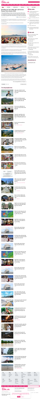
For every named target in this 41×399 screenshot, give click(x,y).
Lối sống (8, 7)
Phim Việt (29, 373)
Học (14, 4)
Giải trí (22, 381)
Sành (37, 4)
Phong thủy (16, 383)
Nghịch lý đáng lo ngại (32, 25)
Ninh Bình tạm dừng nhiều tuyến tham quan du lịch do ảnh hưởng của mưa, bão (34, 28)
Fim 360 (19, 5)
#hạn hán (18, 334)
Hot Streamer (36, 381)
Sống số (29, 381)
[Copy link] (8, 84)
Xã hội (22, 382)
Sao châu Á (4, 374)
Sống (8, 4)
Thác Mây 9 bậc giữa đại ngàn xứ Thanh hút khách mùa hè (33, 12)
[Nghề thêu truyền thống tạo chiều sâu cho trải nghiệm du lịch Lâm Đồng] (7, 222)
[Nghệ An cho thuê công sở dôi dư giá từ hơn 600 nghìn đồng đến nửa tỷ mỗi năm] (7, 206)
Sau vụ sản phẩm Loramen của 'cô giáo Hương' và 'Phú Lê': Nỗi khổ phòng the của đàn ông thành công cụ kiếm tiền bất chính (34, 15)
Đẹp (26, 4)
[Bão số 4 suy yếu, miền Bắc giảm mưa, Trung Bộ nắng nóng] (7, 149)
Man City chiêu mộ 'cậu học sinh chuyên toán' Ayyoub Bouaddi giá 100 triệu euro (33, 57)
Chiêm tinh (16, 380)
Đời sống (22, 380)
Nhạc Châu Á (36, 374)
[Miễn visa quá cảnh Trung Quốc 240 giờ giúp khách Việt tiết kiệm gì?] (7, 181)
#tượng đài (18, 190)
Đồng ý (19, 396)
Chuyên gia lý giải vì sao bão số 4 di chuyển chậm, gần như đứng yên (34, 20)
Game (35, 379)
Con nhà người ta (23, 374)
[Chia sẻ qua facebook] (6, 84)
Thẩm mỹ (10, 381)
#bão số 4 (18, 198)
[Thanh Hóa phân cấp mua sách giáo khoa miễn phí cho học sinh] (7, 157)
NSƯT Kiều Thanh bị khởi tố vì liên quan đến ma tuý (33, 43)
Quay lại (4, 84)
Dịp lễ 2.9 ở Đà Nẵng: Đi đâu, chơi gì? (34, 18)
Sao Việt (3, 373)
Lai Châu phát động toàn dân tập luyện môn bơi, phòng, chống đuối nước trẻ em (33, 52)
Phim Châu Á (29, 375)
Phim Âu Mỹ (29, 374)
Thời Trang (10, 380)
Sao (5, 4)
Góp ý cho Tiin (24, 84)
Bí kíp (22, 375)
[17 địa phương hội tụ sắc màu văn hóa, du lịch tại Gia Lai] (7, 133)
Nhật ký (16, 373)
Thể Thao (3, 380)
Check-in (22, 7)
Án (2, 382)
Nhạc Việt (35, 373)
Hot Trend (34, 7)
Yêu (11, 4)
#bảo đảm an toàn (19, 368)
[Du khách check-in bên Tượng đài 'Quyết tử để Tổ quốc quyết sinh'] (7, 189)
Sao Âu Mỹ (3, 375)
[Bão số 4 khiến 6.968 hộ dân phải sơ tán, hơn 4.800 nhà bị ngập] (7, 197)
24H (17, 4)
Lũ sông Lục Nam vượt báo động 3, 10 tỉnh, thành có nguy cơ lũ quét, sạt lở (34, 23)
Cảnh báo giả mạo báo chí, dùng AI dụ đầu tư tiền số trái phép (33, 48)
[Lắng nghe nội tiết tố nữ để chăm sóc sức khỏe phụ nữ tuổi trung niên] (7, 93)
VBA (28, 7)
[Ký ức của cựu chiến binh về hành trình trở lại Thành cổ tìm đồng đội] (7, 109)
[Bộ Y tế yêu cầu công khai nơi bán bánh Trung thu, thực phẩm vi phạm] (7, 165)
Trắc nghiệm (16, 381)
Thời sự (3, 381)
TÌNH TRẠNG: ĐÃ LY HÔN (31, 62)
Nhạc (23, 4)
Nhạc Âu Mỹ (35, 375)
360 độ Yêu (16, 375)
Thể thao (22, 383)
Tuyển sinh (22, 373)
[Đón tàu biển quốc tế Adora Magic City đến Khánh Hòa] (7, 230)
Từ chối (22, 396)
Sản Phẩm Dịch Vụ (30, 380)
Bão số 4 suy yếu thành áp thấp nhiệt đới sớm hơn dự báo (33, 35)
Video (33, 4)
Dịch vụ (29, 382)
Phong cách (15, 7)
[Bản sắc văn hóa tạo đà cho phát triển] (7, 125)
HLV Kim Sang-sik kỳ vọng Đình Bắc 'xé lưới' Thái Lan (33, 39)
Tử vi (15, 382)
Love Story (16, 374)
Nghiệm (29, 4)
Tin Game (35, 380)
